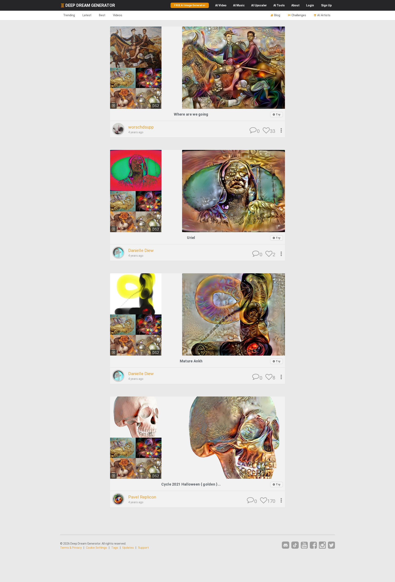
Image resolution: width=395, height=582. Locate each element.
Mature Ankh (191, 361)
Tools (279, 5)
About (295, 5)
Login (310, 5)
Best (102, 15)
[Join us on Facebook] (313, 545)
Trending (69, 15)
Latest (86, 15)
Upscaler (259, 5)
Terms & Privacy (71, 547)
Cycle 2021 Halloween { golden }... (191, 484)
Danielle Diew (141, 250)
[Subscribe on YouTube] (304, 545)
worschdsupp (141, 127)
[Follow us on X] (331, 545)
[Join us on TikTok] (295, 545)
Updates (128, 547)
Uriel (191, 237)
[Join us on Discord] (285, 545)
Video (221, 5)
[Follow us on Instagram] (322, 545)
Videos (117, 15)
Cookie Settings (96, 547)
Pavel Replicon (142, 497)
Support (143, 547)
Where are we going (191, 114)
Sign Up (326, 5)
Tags (114, 547)
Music (239, 5)
